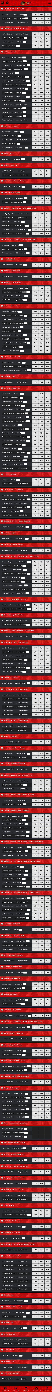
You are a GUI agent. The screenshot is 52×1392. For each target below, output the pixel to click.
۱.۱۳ (35, 433)
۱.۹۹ (47, 112)
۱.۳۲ (35, 480)
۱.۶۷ (35, 319)
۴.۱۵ (41, 382)
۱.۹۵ (35, 245)
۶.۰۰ (41, 34)
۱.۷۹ (47, 581)
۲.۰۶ (35, 226)
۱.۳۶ (47, 198)
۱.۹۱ (35, 249)
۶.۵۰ (47, 140)
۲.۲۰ (35, 851)
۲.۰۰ (35, 406)
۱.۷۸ (35, 683)
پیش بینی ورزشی (47, 1390)
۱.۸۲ (47, 61)
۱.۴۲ (35, 288)
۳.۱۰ (35, 22)
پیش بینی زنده (36, 1390)
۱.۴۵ (35, 171)
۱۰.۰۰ (47, 417)
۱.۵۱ (47, 132)
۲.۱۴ (35, 1039)
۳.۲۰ (41, 22)
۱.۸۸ (47, 136)
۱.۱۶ (35, 417)
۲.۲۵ (47, 89)
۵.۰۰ (35, 85)
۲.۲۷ (35, 116)
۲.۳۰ (47, 351)
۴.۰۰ (41, 14)
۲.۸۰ (35, 73)
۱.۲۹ (35, 394)
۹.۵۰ (47, 288)
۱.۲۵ (47, 34)
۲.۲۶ (35, 949)
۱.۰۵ (47, 1172)
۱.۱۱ (47, 331)
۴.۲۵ (41, 198)
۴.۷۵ (47, 57)
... (35, 1129)
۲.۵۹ (47, 100)
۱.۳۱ (35, 265)
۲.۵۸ (35, 1285)
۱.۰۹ (47, 327)
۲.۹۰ (47, 18)
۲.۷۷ (35, 159)
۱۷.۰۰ (47, 413)
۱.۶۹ (47, 81)
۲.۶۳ (35, 104)
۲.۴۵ (35, 100)
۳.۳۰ (41, 46)
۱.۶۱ (35, 77)
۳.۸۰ (41, 38)
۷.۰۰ (35, 198)
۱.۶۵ (35, 144)
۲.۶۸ (41, 656)
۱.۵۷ (35, 550)
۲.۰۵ (35, 120)
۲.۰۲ (35, 1160)
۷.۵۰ (35, 402)
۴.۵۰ (47, 175)
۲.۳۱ (47, 409)
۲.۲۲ (47, 46)
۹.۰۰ (47, 1027)
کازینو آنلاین (15, 1390)
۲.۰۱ (35, 574)
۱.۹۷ (35, 589)
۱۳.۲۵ (35, 331)
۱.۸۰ (47, 867)
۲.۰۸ (47, 370)
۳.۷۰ (41, 140)
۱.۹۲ (35, 961)
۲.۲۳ (35, 449)
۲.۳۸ (35, 18)
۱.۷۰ (35, 38)
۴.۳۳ (41, 69)
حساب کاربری (5, 1390)
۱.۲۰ (47, 316)
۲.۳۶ (35, 847)
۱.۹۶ (35, 714)
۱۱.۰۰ (47, 460)
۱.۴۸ (35, 14)
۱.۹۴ (35, 1355)
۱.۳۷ (35, 187)
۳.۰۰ (41, 292)
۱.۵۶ (35, 421)
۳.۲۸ (41, 93)
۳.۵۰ (41, 89)
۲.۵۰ (47, 159)
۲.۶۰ (47, 824)
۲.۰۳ (35, 202)
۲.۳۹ (47, 1148)
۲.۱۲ (47, 93)
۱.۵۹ (47, 65)
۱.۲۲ (35, 464)
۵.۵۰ (47, 14)
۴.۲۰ (47, 42)
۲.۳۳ (35, 1051)
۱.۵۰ (35, 69)
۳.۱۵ (41, 202)
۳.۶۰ (41, 42)
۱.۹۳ (35, 300)
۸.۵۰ (41, 413)
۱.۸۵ (35, 425)
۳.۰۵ (41, 18)
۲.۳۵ (47, 816)
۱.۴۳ (35, 140)
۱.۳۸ (47, 495)
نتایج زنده (26, 1390)
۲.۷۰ (47, 226)
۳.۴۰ (35, 112)
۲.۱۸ (47, 730)
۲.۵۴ (47, 104)
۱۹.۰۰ (35, 343)
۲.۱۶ (47, 22)
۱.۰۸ (35, 413)
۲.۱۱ (35, 906)
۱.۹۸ (47, 366)
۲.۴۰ (47, 73)
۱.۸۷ (35, 233)
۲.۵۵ (47, 449)
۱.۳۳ (35, 398)
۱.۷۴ (35, 914)
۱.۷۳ (35, 42)
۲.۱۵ (47, 108)
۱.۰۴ (47, 343)
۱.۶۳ (35, 57)
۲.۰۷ (35, 1094)
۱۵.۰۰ (35, 327)
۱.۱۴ (35, 460)
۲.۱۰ (35, 883)
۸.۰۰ (35, 34)
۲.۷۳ (41, 648)
